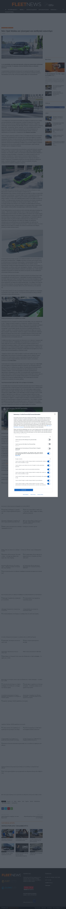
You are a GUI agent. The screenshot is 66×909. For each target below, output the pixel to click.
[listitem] (33, 436)
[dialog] (33, 454)
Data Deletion (25, 494)
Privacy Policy (40, 494)
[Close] (55, 414)
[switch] (49, 439)
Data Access (33, 494)
